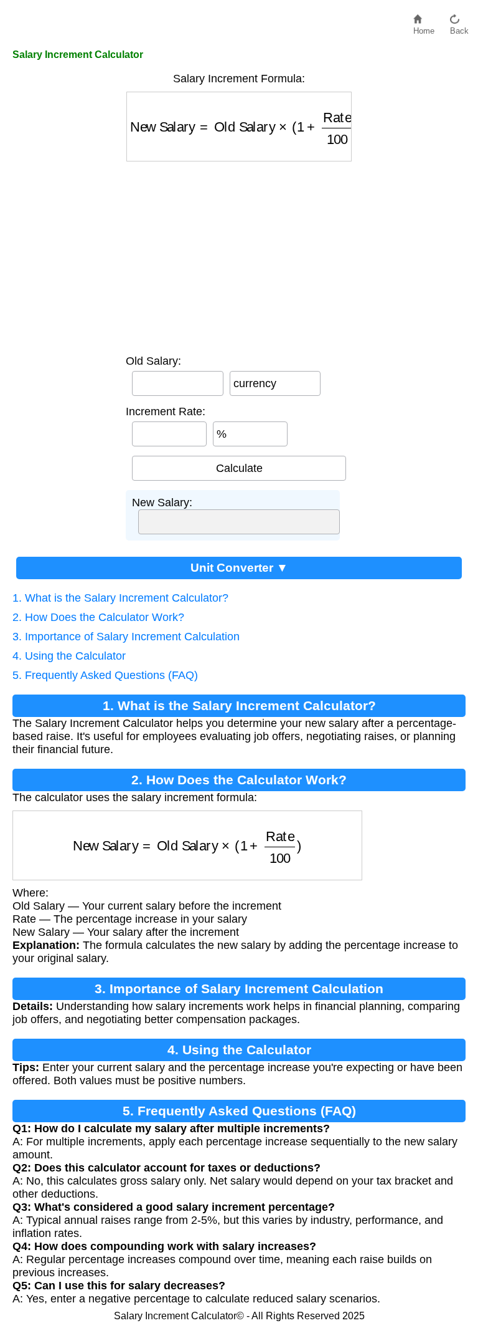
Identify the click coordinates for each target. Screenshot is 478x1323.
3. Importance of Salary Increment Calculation (126, 636)
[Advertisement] (239, 255)
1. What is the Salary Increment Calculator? (120, 598)
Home (423, 27)
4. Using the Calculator (69, 656)
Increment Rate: (165, 411)
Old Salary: (153, 361)
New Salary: (162, 502)
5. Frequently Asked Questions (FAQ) (105, 675)
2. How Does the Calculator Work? (98, 617)
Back (459, 27)
